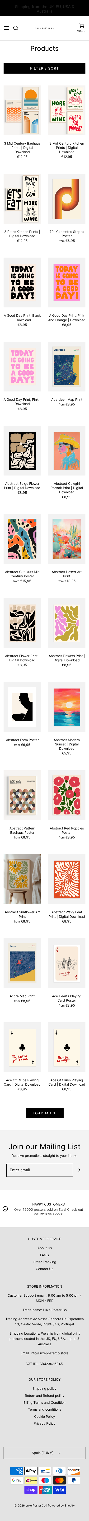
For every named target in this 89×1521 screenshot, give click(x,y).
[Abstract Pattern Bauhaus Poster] (22, 795)
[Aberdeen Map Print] (67, 366)
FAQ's (44, 1255)
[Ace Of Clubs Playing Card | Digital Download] (22, 1047)
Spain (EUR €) (43, 1453)
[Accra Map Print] (22, 963)
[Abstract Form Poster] (22, 706)
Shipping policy (44, 1388)
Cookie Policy (44, 1416)
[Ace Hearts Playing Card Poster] (67, 963)
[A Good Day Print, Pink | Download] (22, 366)
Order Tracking (44, 1262)
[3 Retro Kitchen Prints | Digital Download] (22, 198)
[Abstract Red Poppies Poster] (67, 795)
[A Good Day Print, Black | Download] (22, 282)
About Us (44, 1248)
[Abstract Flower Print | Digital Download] (22, 623)
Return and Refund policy (44, 1396)
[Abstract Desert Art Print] (67, 539)
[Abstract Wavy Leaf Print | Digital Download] (67, 879)
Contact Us (44, 1269)
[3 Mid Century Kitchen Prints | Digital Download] (67, 110)
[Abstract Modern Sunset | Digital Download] (67, 706)
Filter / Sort (44, 68)
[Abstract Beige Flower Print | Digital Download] (22, 450)
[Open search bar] (17, 28)
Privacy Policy (45, 1423)
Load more (44, 1113)
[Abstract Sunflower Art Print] (22, 879)
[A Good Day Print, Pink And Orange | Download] (67, 282)
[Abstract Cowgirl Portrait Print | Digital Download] (67, 450)
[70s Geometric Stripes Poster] (67, 198)
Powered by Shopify (61, 1505)
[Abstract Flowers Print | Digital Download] (67, 623)
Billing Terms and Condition (44, 1402)
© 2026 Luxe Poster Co (30, 1505)
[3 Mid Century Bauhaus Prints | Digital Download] (22, 110)
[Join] (79, 1170)
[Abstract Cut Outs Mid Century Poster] (22, 539)
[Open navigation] (6, 28)
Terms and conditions (44, 1409)
